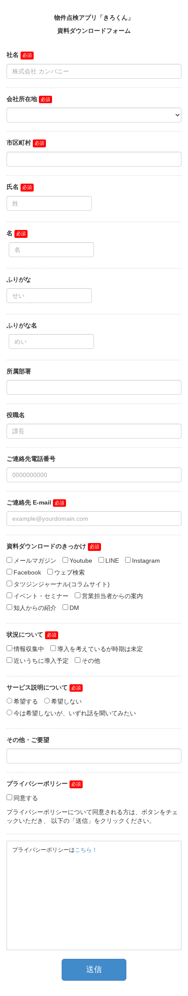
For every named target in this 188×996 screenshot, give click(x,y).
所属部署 (19, 371)
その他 (91, 660)
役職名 (16, 414)
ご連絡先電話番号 (31, 458)
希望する (26, 701)
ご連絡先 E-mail (29, 502)
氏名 (13, 186)
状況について (25, 634)
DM (74, 607)
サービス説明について (37, 687)
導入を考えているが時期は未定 (100, 648)
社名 (13, 54)
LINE (112, 560)
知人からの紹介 (35, 607)
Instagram (146, 560)
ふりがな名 (22, 325)
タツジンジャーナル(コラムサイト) (62, 584)
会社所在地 (22, 98)
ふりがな (19, 279)
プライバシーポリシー (37, 783)
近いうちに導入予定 (41, 660)
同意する (26, 797)
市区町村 (19, 142)
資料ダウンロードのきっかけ (46, 546)
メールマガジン (35, 560)
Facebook (27, 572)
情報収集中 (29, 648)
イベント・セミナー (41, 595)
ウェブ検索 (69, 572)
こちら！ (86, 850)
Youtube (81, 560)
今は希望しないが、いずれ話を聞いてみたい (75, 713)
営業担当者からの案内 (112, 595)
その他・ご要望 (28, 739)
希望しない (66, 701)
